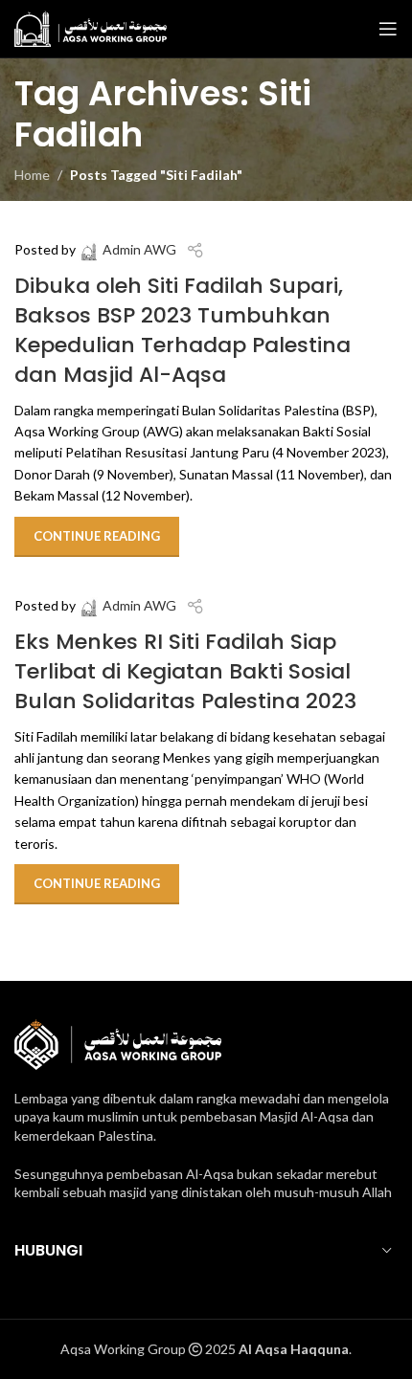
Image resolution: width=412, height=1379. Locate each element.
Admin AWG (139, 249)
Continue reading (97, 536)
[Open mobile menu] (388, 29)
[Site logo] (90, 27)
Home (32, 175)
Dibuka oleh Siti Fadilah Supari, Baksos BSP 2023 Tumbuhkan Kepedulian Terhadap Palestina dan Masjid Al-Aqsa (182, 330)
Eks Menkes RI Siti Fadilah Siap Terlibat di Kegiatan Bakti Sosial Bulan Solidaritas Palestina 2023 (185, 671)
